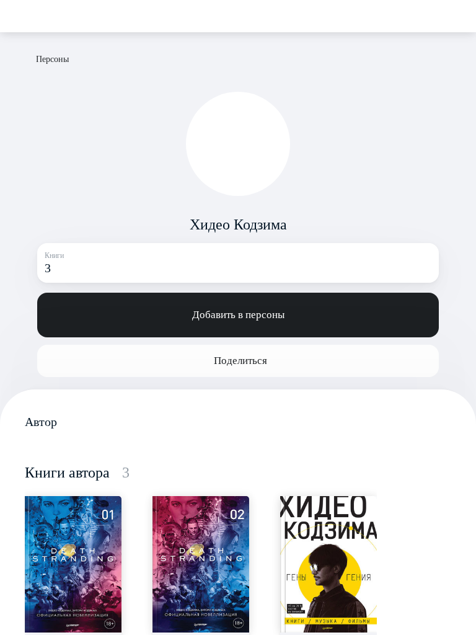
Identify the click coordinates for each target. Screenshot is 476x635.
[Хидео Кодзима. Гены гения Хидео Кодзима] (328, 564)
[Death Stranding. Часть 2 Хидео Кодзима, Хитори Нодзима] (200, 564)
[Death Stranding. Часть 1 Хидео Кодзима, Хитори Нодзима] (73, 564)
